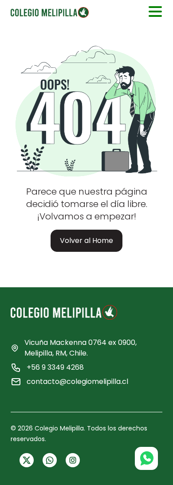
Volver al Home (86, 240)
